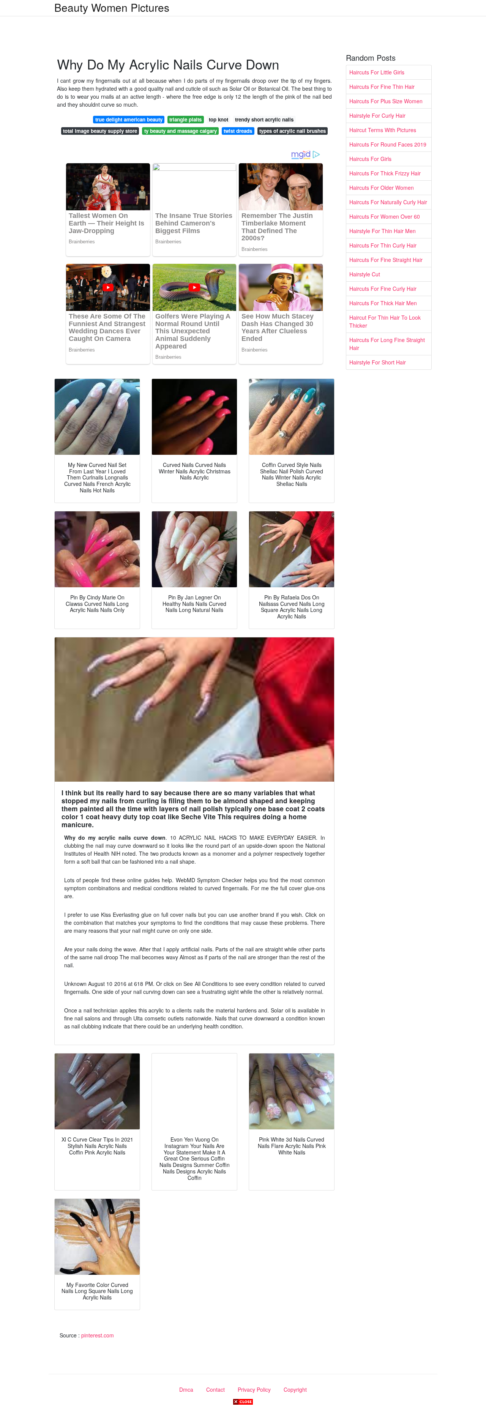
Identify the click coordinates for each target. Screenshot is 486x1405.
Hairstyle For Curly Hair (377, 115)
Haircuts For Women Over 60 (384, 216)
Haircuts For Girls (370, 158)
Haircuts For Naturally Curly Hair (388, 202)
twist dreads (238, 130)
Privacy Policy (254, 1389)
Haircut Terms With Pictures (382, 130)
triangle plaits (185, 119)
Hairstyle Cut (364, 274)
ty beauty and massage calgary (180, 130)
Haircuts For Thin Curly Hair (383, 245)
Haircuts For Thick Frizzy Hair (385, 173)
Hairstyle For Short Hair (377, 362)
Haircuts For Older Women (381, 187)
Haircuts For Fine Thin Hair (382, 86)
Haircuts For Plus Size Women (386, 101)
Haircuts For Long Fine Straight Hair (387, 344)
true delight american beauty (129, 119)
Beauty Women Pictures (111, 7)
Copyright (295, 1389)
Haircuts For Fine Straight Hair (386, 259)
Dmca (186, 1389)
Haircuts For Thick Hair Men (383, 303)
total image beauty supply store (100, 130)
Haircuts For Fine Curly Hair (383, 288)
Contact (215, 1389)
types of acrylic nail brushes (292, 130)
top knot (218, 119)
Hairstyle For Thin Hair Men (382, 231)
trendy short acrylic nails (264, 119)
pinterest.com (97, 1335)
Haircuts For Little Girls (376, 72)
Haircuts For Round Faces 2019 (387, 144)
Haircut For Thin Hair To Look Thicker (385, 321)
